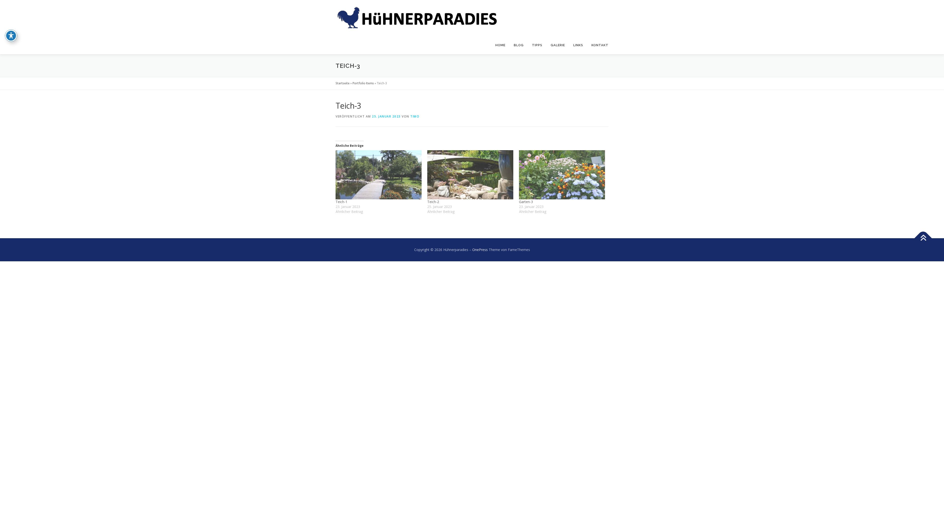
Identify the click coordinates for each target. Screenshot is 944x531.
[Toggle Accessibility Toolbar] (11, 36)
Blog (519, 45)
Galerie (558, 45)
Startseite (343, 83)
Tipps (537, 45)
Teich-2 (433, 201)
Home (500, 45)
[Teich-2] (470, 174)
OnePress (480, 249)
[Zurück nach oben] (923, 238)
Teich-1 (341, 201)
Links (578, 45)
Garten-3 (526, 201)
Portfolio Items (363, 83)
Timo (414, 116)
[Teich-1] (379, 174)
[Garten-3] (562, 174)
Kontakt (599, 45)
